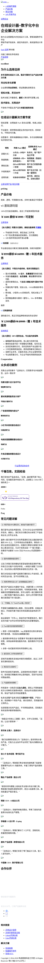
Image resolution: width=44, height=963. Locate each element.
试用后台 (4, 19)
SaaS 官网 (5, 50)
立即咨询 (4, 222)
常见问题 (9, 12)
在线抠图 (9, 948)
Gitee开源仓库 (10, 938)
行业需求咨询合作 (22, 466)
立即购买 (4, 263)
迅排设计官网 (10, 930)
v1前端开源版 (10, 6)
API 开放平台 (10, 14)
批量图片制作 (10, 951)
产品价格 (9, 9)
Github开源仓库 (11, 935)
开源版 (38, 227)
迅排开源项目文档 (12, 933)
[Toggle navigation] (8, 2)
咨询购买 (4, 331)
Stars (2, 491)
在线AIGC (9, 954)
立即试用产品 (6, 184)
